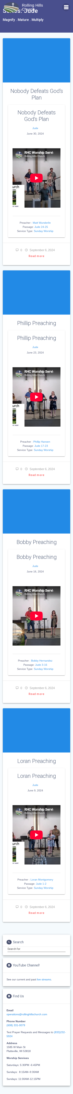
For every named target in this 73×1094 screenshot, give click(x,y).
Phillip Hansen (41, 441)
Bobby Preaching (36, 542)
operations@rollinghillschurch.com (27, 1014)
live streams (44, 979)
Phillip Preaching (36, 323)
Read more (36, 256)
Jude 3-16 (41, 664)
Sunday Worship (43, 230)
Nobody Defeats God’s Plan (36, 94)
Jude (35, 128)
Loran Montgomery (42, 879)
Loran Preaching (36, 761)
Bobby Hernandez (41, 660)
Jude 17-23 (41, 445)
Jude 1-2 (41, 883)
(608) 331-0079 (16, 1025)
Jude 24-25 (41, 226)
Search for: (14, 948)
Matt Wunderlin (42, 222)
